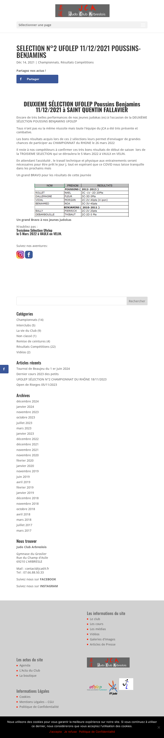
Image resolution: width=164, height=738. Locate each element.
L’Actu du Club (29, 670)
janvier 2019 (25, 493)
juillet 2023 (24, 423)
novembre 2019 (27, 471)
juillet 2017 (24, 525)
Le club (95, 619)
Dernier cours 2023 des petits (37, 374)
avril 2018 (23, 514)
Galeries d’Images (102, 639)
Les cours (96, 624)
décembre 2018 (27, 498)
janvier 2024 (25, 407)
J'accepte (55, 731)
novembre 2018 (27, 504)
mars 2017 (23, 530)
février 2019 (25, 487)
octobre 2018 (25, 509)
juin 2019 (23, 477)
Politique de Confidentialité (39, 707)
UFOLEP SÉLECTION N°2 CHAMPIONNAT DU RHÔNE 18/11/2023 (61, 379)
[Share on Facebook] (4, 369)
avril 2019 (23, 482)
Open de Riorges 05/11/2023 (36, 385)
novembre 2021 (27, 450)
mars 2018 (23, 520)
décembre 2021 (27, 444)
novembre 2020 (27, 455)
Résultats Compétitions (77, 62)
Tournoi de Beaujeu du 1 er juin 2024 (43, 369)
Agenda (24, 665)
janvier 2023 (25, 433)
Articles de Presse (103, 644)
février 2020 (25, 460)
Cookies (25, 697)
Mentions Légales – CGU (36, 702)
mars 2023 (23, 428)
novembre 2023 (27, 412)
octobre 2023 (25, 417)
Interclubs (23, 325)
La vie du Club (26, 331)
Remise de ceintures (31, 341)
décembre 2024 (27, 401)
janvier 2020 (25, 466)
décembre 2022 (27, 439)
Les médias (98, 629)
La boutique (28, 675)
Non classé (24, 336)
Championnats (48, 62)
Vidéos (21, 352)
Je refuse (70, 731)
